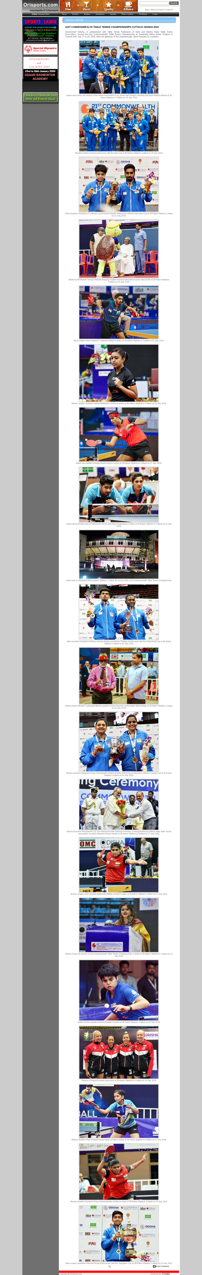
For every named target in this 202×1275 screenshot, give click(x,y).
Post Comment (162, 1266)
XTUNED (166, 1274)
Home (147, 10)
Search (173, 3)
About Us (154, 10)
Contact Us (169, 10)
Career (161, 10)
